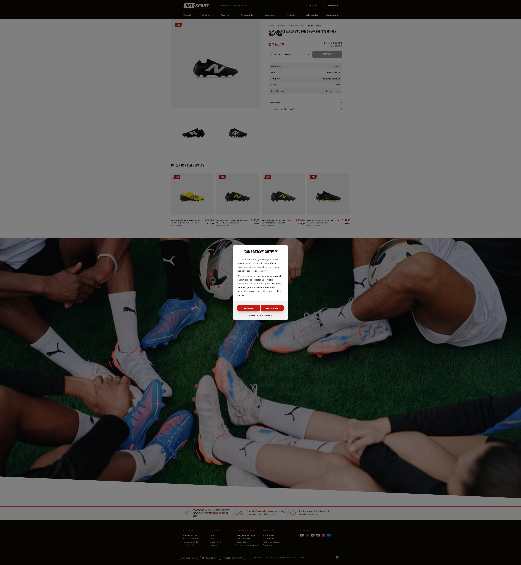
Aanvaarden (272, 308)
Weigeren (249, 308)
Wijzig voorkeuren (260, 315)
